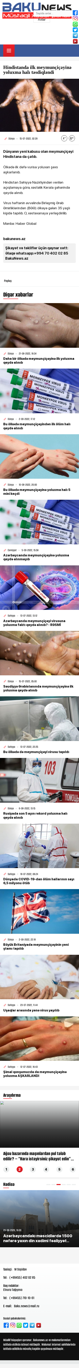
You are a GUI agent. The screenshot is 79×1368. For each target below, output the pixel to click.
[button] (48, 1184)
